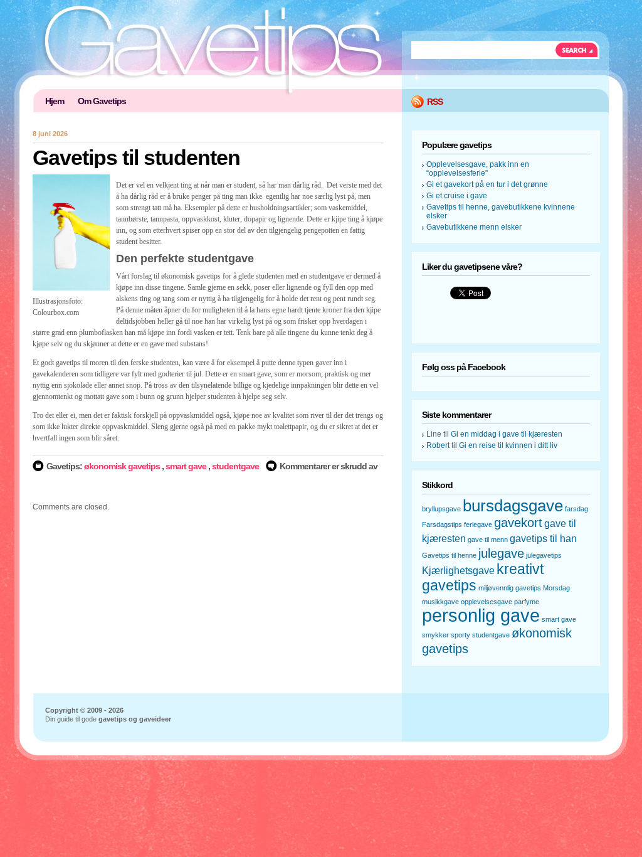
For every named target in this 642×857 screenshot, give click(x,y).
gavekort (518, 523)
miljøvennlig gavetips (509, 588)
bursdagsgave (513, 505)
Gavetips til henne (449, 555)
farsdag (576, 509)
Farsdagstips (442, 524)
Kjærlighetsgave (458, 570)
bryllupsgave (441, 509)
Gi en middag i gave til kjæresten (506, 434)
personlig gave (481, 615)
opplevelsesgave (486, 601)
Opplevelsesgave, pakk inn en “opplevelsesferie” (477, 169)
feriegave (478, 524)
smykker (435, 635)
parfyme (526, 601)
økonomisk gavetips (122, 466)
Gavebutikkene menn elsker (474, 227)
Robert (438, 445)
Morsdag (556, 588)
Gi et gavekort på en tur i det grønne (487, 184)
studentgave (235, 466)
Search (577, 50)
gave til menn (488, 539)
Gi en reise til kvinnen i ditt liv (508, 445)
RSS (435, 102)
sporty (460, 635)
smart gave (186, 466)
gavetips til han (543, 538)
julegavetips (544, 555)
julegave (501, 553)
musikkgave (440, 601)
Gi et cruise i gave (456, 195)
